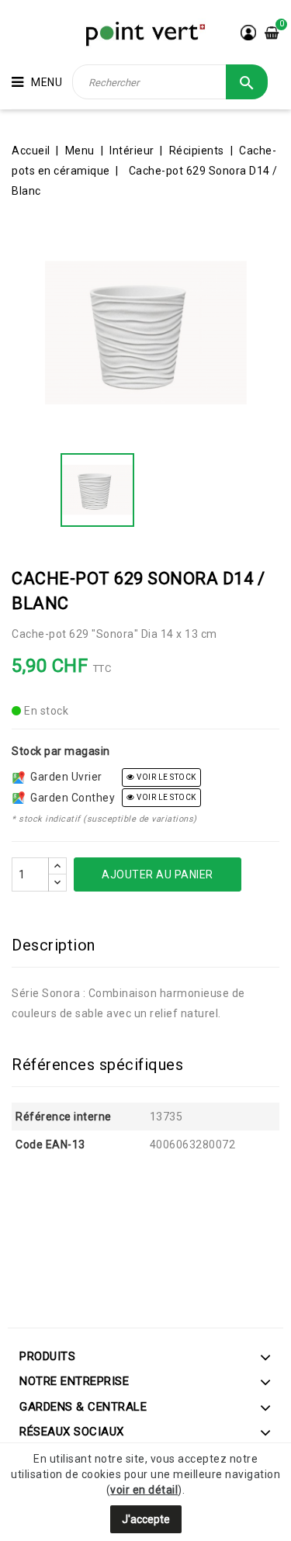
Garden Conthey (70, 797)
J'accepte (146, 1519)
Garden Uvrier (63, 776)
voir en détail (144, 1490)
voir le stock (165, 777)
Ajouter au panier (157, 874)
